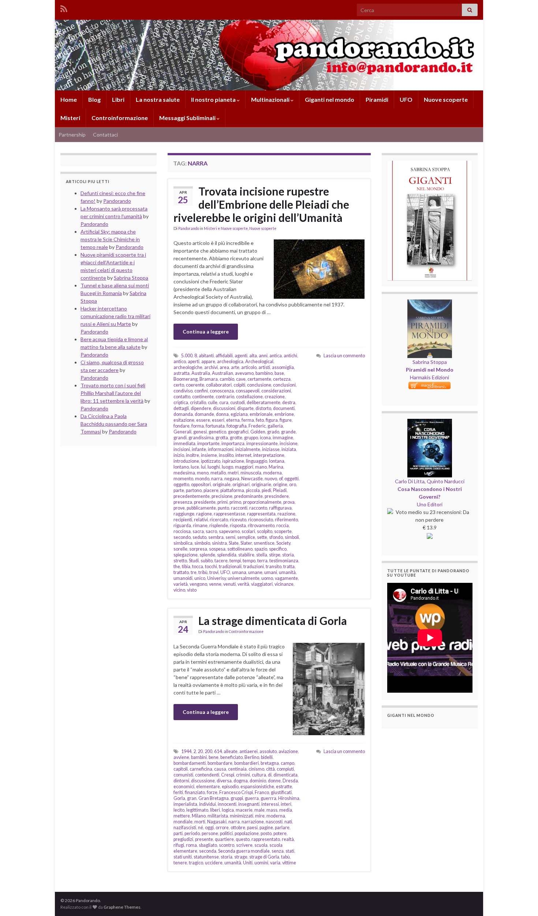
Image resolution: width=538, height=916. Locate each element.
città (270, 769)
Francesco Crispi (236, 792)
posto (266, 833)
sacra (198, 531)
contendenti (207, 775)
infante (199, 449)
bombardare (220, 763)
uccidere (214, 862)
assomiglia (283, 367)
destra (288, 402)
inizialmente (247, 449)
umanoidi (183, 578)
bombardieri (246, 763)
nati (288, 821)
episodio (230, 786)
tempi (235, 560)
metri (233, 473)
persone (210, 833)
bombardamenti (189, 763)
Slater (246, 543)
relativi (201, 519)
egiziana (239, 414)
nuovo (271, 478)
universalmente (243, 578)
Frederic (257, 426)
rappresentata (261, 514)
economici (183, 786)
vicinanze (284, 584)
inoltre (192, 455)
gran (192, 798)
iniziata (288, 449)
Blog (94, 99)
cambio (227, 379)
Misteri (70, 117)
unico (199, 578)
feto (260, 420)
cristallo (198, 402)
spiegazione (185, 555)
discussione (203, 780)
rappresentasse (229, 514)
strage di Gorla (264, 857)
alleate (231, 751)
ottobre (238, 827)
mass (271, 810)
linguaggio (256, 461)
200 (208, 751)
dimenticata (285, 775)
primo (235, 502)
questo (243, 839)
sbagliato (208, 845)
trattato (181, 572)
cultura (259, 775)
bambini (199, 757)
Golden (257, 432)
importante (208, 443)
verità (243, 584)
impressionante (262, 443)
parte (178, 490)
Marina (276, 467)
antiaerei (248, 751)
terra (262, 560)
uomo (267, 578)
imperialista (185, 804)
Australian (222, 373)
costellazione (249, 396)
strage (240, 857)
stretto (180, 560)
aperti (193, 361)
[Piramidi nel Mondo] (429, 303)
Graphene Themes (122, 907)
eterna (233, 420)
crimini (243, 775)
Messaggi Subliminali (188, 117)
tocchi (211, 566)
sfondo (276, 537)
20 (200, 751)
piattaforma (232, 490)
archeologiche (187, 367)
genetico (217, 432)
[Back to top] (521, 899)
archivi (211, 367)
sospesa (217, 549)
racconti (239, 508)
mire (260, 816)
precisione (222, 496)
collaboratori (219, 385)
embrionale (261, 414)
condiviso (183, 391)
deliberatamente (263, 402)
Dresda (290, 780)
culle (212, 402)
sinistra (219, 543)
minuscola (250, 473)
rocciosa (182, 531)
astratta (181, 373)
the (176, 566)
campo (287, 763)
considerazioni (276, 391)
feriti (178, 792)
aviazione (288, 751)
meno (203, 473)
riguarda (182, 525)
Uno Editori (429, 504)
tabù (285, 857)
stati (289, 851)
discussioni (224, 408)
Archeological (259, 361)
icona (265, 437)
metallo (218, 473)
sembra (216, 537)
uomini (261, 862)
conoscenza (222, 391)
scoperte (283, 531)
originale (222, 484)
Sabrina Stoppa (429, 362)
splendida (226, 555)
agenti (241, 355)
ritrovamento (261, 525)
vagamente (286, 578)
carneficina (201, 769)
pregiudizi (183, 839)
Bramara (208, 379)
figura (272, 420)
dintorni (181, 780)
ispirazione (233, 461)
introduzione (186, 461)
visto (192, 590)
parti (178, 833)
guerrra (268, 798)
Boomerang (185, 379)
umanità (287, 572)
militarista (218, 816)
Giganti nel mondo (329, 99)
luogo (227, 467)
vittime (289, 862)
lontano (181, 467)
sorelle (180, 549)
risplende (218, 525)
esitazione (183, 420)
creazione (275, 396)
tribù (203, 572)
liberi (215, 810)
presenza (182, 502)
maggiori (244, 467)
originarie (261, 484)
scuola (261, 845)
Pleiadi (280, 490)
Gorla (179, 798)
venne (215, 584)
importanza (232, 443)
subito (207, 560)
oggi (209, 827)
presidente (205, 502)
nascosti (274, 821)
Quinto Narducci (445, 481)
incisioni (181, 449)
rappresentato (265, 839)
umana (239, 572)
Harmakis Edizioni (429, 377)
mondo (202, 478)
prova (289, 502)
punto (223, 508)
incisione (289, 443)
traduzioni (253, 566)
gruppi (237, 798)
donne (274, 780)
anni (263, 355)
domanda (183, 414)
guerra (252, 798)
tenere (180, 862)
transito (273, 566)
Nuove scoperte (446, 99)
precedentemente (191, 496)
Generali (182, 432)
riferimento (286, 519)
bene (213, 757)
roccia (282, 525)
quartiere (224, 839)
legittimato (197, 810)
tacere (221, 560)
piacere (210, 490)
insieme (209, 455)
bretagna (270, 763)
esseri (218, 420)
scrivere (244, 845)
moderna (272, 473)
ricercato (219, 519)
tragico (196, 862)
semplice (246, 537)
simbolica (183, 543)
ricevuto (238, 519)
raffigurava (280, 508)
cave (241, 379)
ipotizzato (210, 461)
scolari (248, 531)
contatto (181, 396)
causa (220, 769)
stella (261, 555)
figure (286, 420)
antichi (290, 355)
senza (278, 851)
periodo (192, 833)
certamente (259, 379)
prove (179, 508)
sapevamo (229, 531)
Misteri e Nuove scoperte (226, 228)
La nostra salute (158, 99)
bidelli (267, 757)
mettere (181, 816)
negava (231, 478)
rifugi (178, 845)
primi (222, 502)
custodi (237, 402)
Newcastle (252, 478)
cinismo (256, 769)
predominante (248, 496)
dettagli (181, 408)
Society (283, 543)
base (279, 373)
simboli (292, 537)
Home (68, 99)
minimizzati (241, 816)
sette (262, 537)
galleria (275, 426)
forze (212, 792)
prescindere (277, 496)
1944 (186, 751)
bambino (264, 373)
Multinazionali (271, 99)
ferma (248, 420)
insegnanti (248, 804)
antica (275, 355)
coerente (195, 385)
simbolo (202, 543)
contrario (225, 396)
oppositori (201, 484)
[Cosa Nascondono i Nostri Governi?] (429, 423)
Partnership (72, 134)
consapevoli (247, 391)
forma (197, 426)
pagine (266, 827)
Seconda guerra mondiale (244, 851)
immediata (184, 443)
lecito (178, 810)
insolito (226, 455)
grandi (180, 437)
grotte (236, 437)
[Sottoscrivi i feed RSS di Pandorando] (63, 7)
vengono (198, 584)
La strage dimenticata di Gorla (272, 620)
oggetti (291, 478)
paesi (252, 827)
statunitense (206, 857)
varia (275, 862)
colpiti (239, 385)
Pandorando (188, 228)
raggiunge (183, 514)
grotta (222, 437)
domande (204, 414)
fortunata (215, 426)
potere (280, 833)
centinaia (237, 769)
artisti (264, 367)
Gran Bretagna (213, 798)
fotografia (237, 426)
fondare (181, 426)
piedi (266, 490)
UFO (406, 99)
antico (179, 361)
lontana (276, 461)
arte (235, 367)
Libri (118, 99)
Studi (194, 560)
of (281, 478)
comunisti (183, 775)
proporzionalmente (262, 502)
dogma (240, 780)
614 (218, 751)
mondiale (183, 821)
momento (183, 478)
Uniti (248, 862)
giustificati (281, 792)
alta (253, 355)
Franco (262, 792)
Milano (199, 816)
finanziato (195, 792)
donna (222, 414)
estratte (284, 786)
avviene (181, 757)
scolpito (264, 531)
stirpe (274, 555)
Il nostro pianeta (214, 99)
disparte (245, 408)
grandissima (201, 437)
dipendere (201, 408)
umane (255, 572)
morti (199, 821)
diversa (224, 780)
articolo (249, 367)
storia (288, 555)
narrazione (253, 821)
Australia (200, 373)
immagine (283, 437)
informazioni (220, 449)
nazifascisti (184, 827)
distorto (263, 408)
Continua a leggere (206, 331)
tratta (289, 566)
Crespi (227, 775)
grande (288, 432)
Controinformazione (119, 117)
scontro (226, 845)
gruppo (251, 437)
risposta (238, 525)
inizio (178, 455)
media (285, 810)
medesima (184, 473)
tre (194, 572)
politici (226, 833)
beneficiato (231, 757)
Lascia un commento (344, 355)
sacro (211, 531)
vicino (179, 590)
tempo (249, 560)
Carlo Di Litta (410, 481)
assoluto (268, 751)
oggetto (181, 484)
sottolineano (240, 549)
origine (280, 484)
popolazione (247, 833)
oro (292, 484)
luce (195, 467)
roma (191, 845)
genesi (200, 432)
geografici (238, 432)
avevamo (244, 373)
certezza (282, 379)
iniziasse (271, 449)
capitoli (180, 769)
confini (201, 391)
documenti (284, 408)
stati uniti (182, 857)
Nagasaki (217, 821)
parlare (282, 827)
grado (273, 432)
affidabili (224, 355)
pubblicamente (201, 508)
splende (207, 555)
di (270, 775)
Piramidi (377, 99)
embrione (284, 414)
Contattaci (105, 134)
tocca (197, 566)
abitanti (206, 355)
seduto (199, 537)
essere (203, 420)
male (259, 810)
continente (203, 396)
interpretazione (268, 455)
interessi (270, 804)
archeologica (230, 361)
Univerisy (216, 578)
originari (241, 484)
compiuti (285, 769)
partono (194, 490)
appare (208, 361)
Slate (234, 543)
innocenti (227, 804)
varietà (180, 584)
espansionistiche (257, 786)
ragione (204, 514)
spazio (260, 549)
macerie (244, 810)
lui (203, 467)
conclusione (259, 385)
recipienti (182, 519)
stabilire (246, 555)
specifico (278, 549)
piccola (253, 490)
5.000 (187, 355)
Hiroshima (288, 798)
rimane (200, 525)
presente (204, 839)
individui (207, 804)
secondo (182, 537)
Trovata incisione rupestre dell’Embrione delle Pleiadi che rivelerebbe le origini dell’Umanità (261, 204)
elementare (208, 786)
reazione (286, 514)
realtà (288, 839)
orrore (222, 827)
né (200, 827)
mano (261, 467)
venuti (229, 584)
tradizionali (230, 566)
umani (270, 572)
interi (286, 804)
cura (223, 402)
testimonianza (283, 560)
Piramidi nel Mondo (429, 369)
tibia (186, 566)
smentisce (264, 543)
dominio (258, 780)
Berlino (251, 757)
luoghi (214, 467)
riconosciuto (260, 519)
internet (243, 455)
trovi (213, 572)
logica (228, 810)
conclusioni (284, 385)
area (224, 367)
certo (178, 385)
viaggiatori (262, 584)
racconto (258, 508)
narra (217, 478)
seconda (207, 851)
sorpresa (198, 549)
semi (230, 537)
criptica (180, 402)
